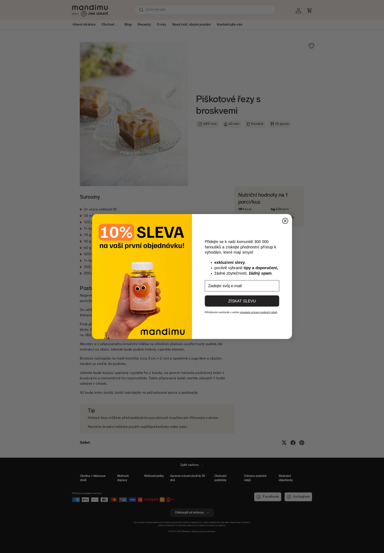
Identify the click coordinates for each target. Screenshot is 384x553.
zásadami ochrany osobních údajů (258, 312)
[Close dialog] (285, 221)
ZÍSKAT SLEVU (242, 301)
